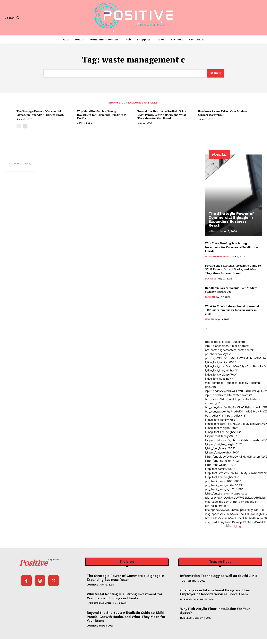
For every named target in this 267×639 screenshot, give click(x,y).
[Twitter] (53, 580)
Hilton (212, 231)
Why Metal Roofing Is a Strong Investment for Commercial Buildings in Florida (101, 114)
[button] (13, 18)
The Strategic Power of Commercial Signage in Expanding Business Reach (40, 113)
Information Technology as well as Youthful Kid (218, 576)
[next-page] (25, 126)
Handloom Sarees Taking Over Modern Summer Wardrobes (222, 113)
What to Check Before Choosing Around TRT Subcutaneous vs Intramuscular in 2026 (232, 310)
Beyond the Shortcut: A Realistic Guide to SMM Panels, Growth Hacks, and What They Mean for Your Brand (163, 114)
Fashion (210, 297)
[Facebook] (26, 580)
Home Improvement (217, 256)
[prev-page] (18, 126)
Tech (183, 580)
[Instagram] (40, 580)
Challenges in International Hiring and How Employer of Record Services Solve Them (215, 592)
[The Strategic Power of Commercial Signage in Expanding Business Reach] (234, 195)
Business (210, 278)
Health (209, 319)
